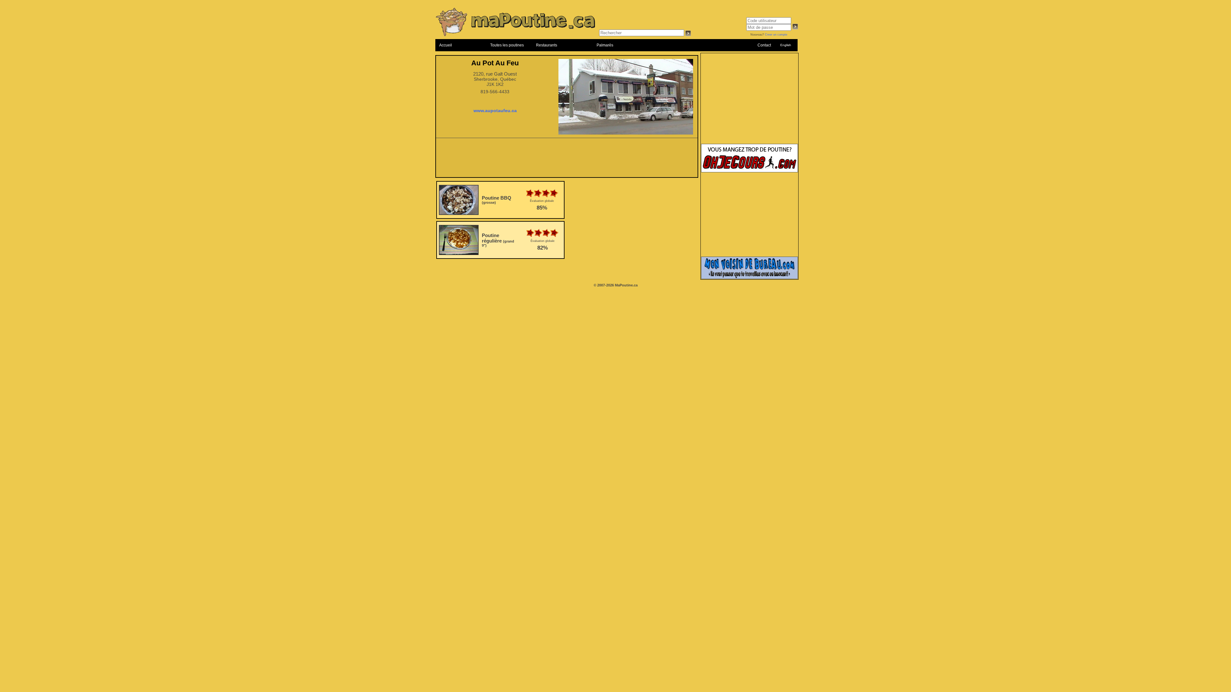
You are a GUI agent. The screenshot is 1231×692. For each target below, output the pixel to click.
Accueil (445, 45)
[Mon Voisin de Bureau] (749, 278)
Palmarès (605, 45)
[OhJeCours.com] (749, 171)
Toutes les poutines (507, 45)
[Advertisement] (566, 159)
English (785, 45)
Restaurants (546, 45)
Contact (764, 45)
